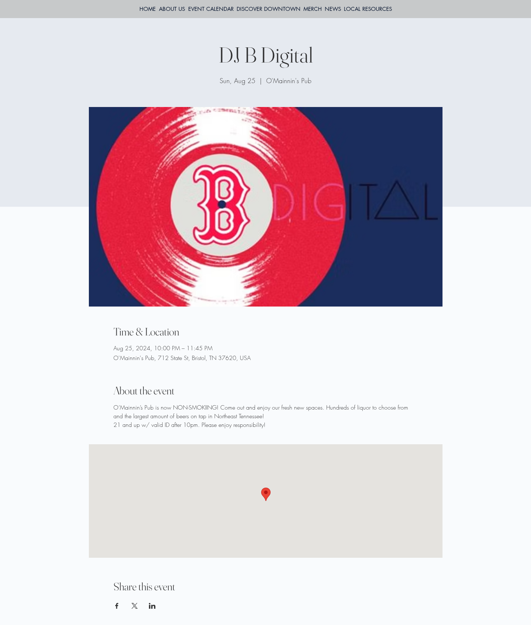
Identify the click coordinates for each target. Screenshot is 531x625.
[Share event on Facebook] (116, 606)
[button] (367, 9)
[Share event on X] (134, 606)
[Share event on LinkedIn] (152, 606)
